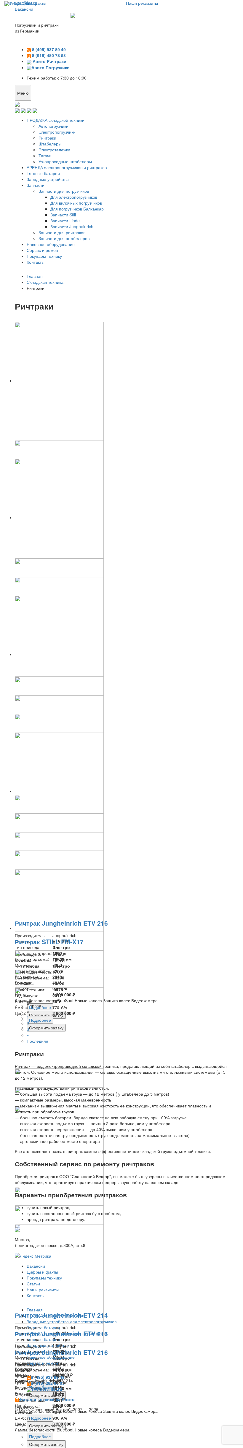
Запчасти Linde (65, 220)
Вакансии (24, 9)
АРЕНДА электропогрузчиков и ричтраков (67, 167)
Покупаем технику (44, 256)
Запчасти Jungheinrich (71, 226)
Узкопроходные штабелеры (65, 161)
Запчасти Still (63, 215)
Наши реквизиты (43, 1289)
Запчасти (35, 185)
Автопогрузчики (53, 126)
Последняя (37, 1041)
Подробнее (40, 1418)
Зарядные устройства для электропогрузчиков (71, 1321)
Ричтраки (47, 138)
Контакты (35, 262)
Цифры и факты (42, 1272)
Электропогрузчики (57, 132)
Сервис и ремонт (43, 250)
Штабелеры (50, 144)
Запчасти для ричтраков (62, 232)
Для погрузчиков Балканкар (77, 209)
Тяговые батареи (43, 173)
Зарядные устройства (48, 179)
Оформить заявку (46, 1425)
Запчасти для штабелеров (64, 238)
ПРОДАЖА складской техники (55, 120)
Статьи (33, 1284)
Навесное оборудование (51, 244)
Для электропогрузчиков (73, 197)
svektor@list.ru (23, 3)
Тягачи (45, 155)
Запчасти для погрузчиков (64, 191)
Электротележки (54, 150)
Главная (35, 1310)
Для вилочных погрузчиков (76, 203)
